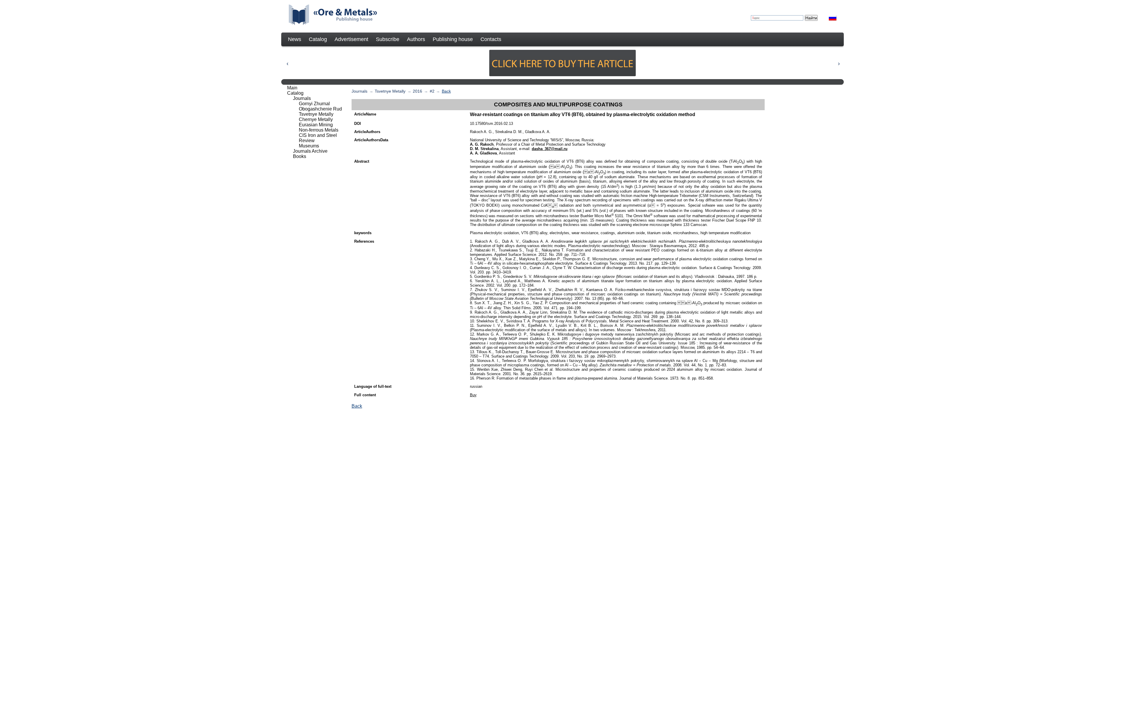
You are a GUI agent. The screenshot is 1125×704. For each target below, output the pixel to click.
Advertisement (351, 39)
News (294, 39)
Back (446, 91)
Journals (359, 91)
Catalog (318, 39)
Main (292, 87)
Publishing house (453, 39)
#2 (432, 91)
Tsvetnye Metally (390, 91)
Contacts (490, 39)
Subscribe (387, 39)
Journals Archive (310, 151)
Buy (473, 395)
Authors (416, 39)
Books (299, 156)
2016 (417, 91)
